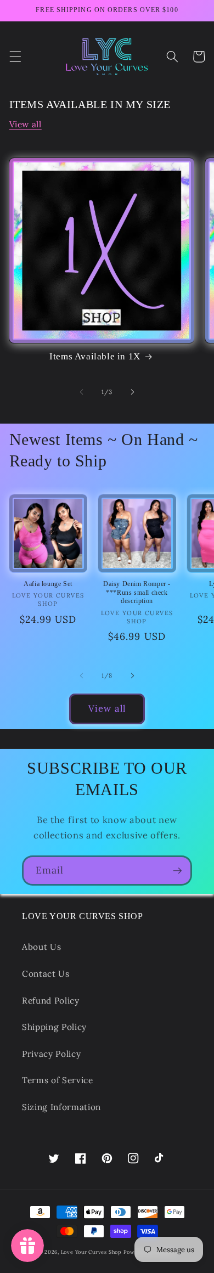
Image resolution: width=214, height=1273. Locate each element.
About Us (41, 947)
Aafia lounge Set (48, 584)
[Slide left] (82, 392)
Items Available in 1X (94, 356)
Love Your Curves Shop (91, 1252)
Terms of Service (57, 1080)
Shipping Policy (54, 1027)
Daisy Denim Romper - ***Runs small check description (137, 592)
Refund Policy (51, 1000)
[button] (15, 56)
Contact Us (46, 973)
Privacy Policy (51, 1054)
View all (25, 124)
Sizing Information (61, 1107)
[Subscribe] (177, 870)
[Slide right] (132, 392)
